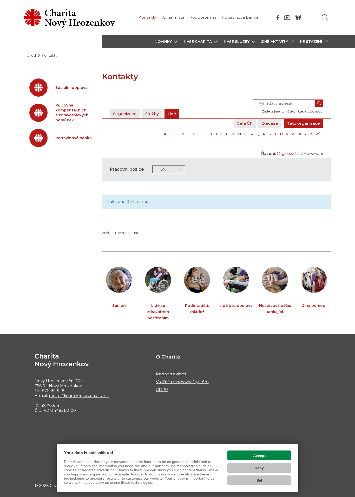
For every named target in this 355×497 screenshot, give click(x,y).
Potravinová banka (240, 17)
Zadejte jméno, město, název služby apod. (292, 111)
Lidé (172, 113)
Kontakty (147, 17)
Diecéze (269, 123)
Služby (152, 113)
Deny (259, 468)
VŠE (319, 134)
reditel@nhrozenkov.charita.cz (79, 395)
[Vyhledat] (325, 17)
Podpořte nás (202, 17)
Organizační (288, 153)
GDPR (162, 389)
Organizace (124, 113)
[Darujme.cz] (298, 18)
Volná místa (172, 17)
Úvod (31, 55)
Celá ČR (245, 123)
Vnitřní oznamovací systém (182, 381)
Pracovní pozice (127, 169)
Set (259, 480)
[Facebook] (278, 18)
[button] (166, 41)
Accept (259, 455)
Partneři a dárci (171, 374)
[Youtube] (287, 18)
